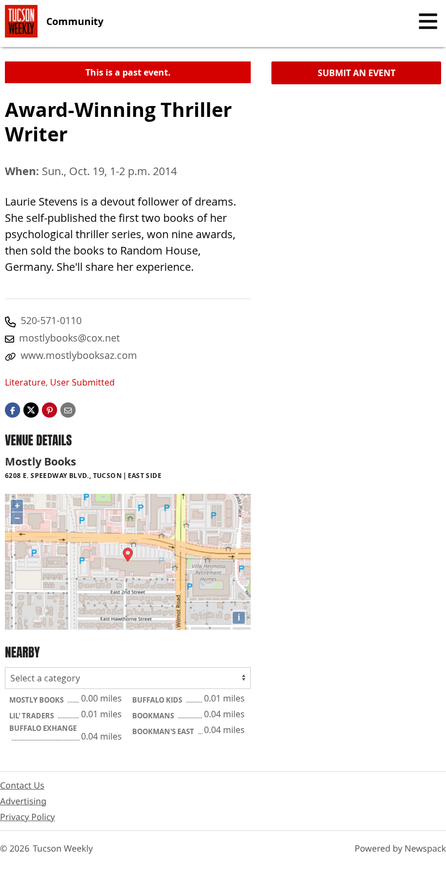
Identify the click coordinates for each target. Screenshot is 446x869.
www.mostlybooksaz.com (79, 355)
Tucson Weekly (63, 848)
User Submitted (82, 382)
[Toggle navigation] (428, 21)
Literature (25, 382)
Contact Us (22, 785)
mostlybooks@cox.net (69, 337)
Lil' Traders (32, 716)
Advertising (23, 801)
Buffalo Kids (158, 700)
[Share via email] (68, 409)
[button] (49, 409)
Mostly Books (37, 700)
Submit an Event (356, 73)
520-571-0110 (51, 320)
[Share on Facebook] (12, 409)
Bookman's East (164, 731)
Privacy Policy (27, 817)
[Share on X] (31, 409)
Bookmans (154, 716)
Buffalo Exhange (43, 728)
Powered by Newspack (400, 848)
